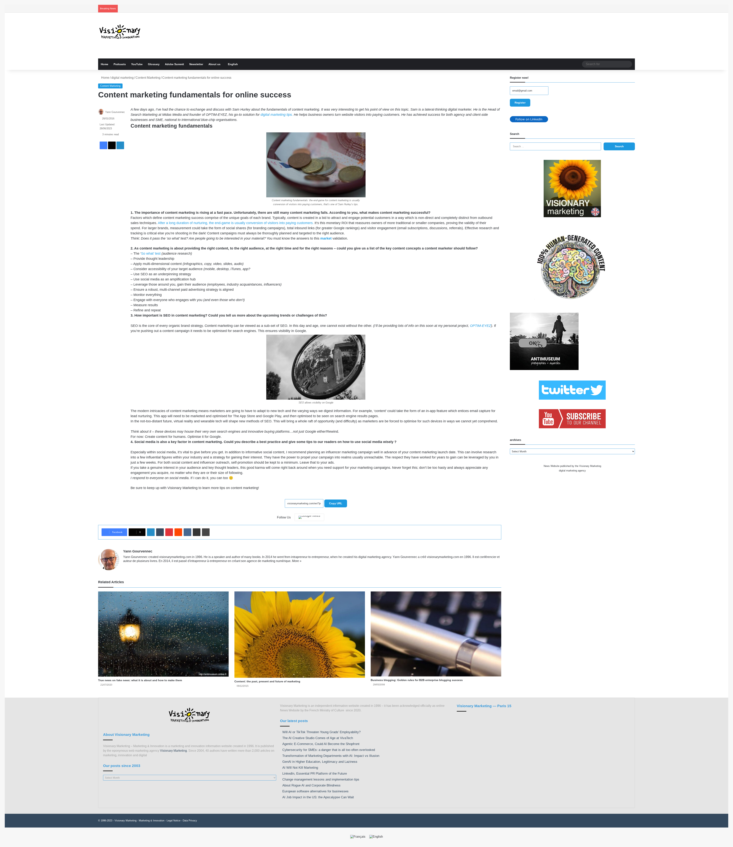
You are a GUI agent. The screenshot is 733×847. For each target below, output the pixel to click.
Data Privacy (190, 820)
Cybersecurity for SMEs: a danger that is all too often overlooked (328, 750)
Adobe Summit (174, 64)
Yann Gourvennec (115, 112)
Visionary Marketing (173, 750)
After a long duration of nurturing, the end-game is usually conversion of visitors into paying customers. (236, 223)
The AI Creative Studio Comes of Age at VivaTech (317, 738)
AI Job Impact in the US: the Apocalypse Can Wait (318, 797)
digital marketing (122, 77)
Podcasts (120, 64)
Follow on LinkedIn (528, 119)
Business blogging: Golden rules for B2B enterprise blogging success (417, 680)
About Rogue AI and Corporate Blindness (311, 785)
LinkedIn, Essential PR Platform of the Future (314, 773)
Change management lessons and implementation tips (320, 779)
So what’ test (151, 253)
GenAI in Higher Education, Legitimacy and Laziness (319, 762)
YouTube (137, 64)
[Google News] (309, 517)
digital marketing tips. (277, 115)
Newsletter (196, 64)
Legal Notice (173, 820)
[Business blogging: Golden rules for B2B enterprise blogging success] (436, 634)
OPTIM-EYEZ (480, 326)
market (326, 238)
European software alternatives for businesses (315, 791)
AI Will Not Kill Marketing (300, 767)
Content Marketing (148, 77)
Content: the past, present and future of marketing (267, 681)
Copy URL (335, 503)
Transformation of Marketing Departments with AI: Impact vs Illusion (330, 756)
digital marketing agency (572, 470)
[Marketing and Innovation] (120, 31)
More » (296, 561)
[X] (134, 567)
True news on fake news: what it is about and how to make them (140, 680)
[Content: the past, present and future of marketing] (299, 634)
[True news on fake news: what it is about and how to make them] (163, 634)
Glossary (154, 64)
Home (104, 64)
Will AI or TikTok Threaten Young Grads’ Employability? (321, 732)
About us (214, 64)
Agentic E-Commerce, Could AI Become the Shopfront (320, 744)
